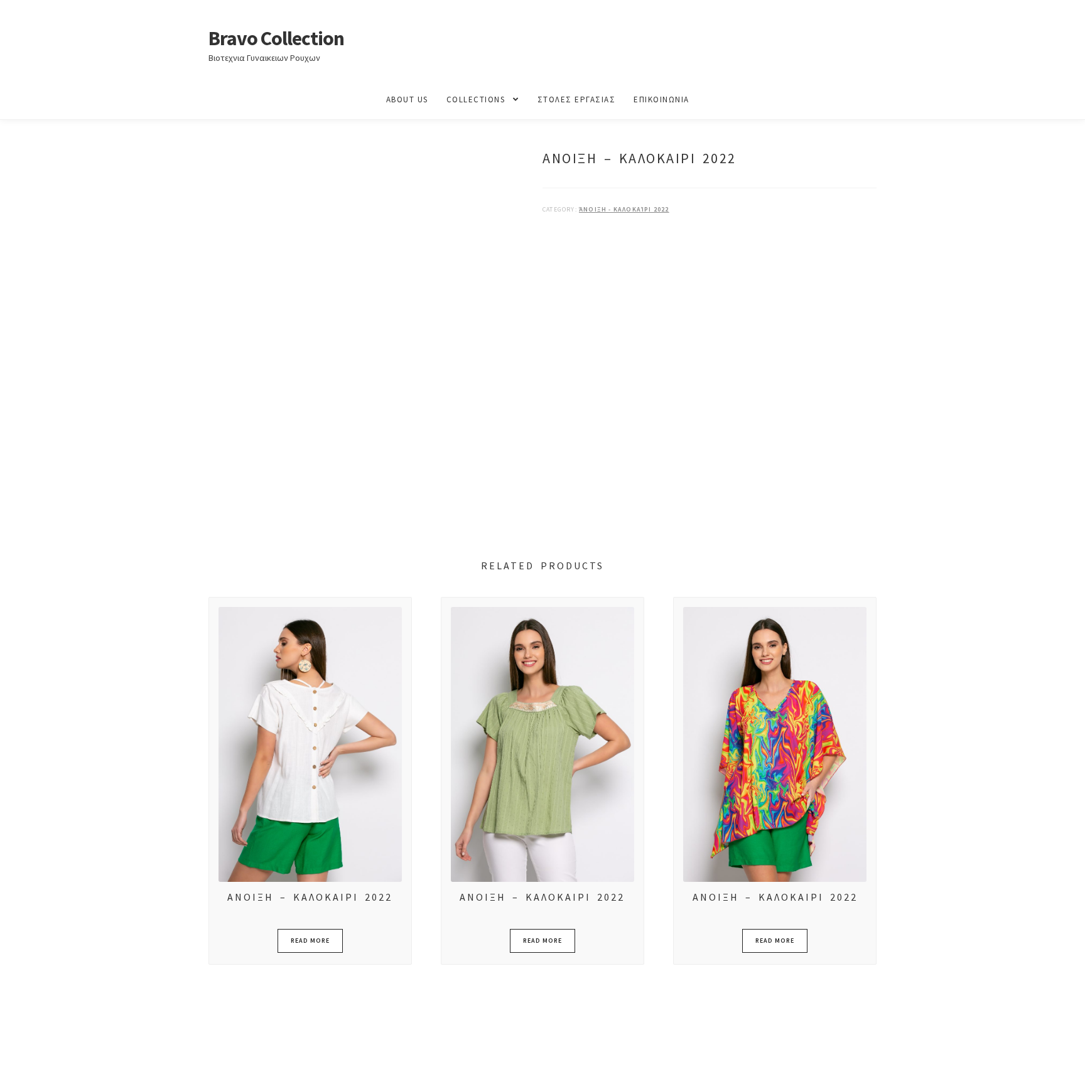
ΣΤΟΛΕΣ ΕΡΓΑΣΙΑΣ (576, 99)
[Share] (75, 1065)
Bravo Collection (276, 38)
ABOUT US (407, 99)
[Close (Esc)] (105, 1065)
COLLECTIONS (475, 99)
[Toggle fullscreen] (44, 1065)
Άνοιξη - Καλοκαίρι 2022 (624, 209)
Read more (310, 940)
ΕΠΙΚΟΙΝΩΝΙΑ (661, 99)
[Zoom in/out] (14, 1065)
